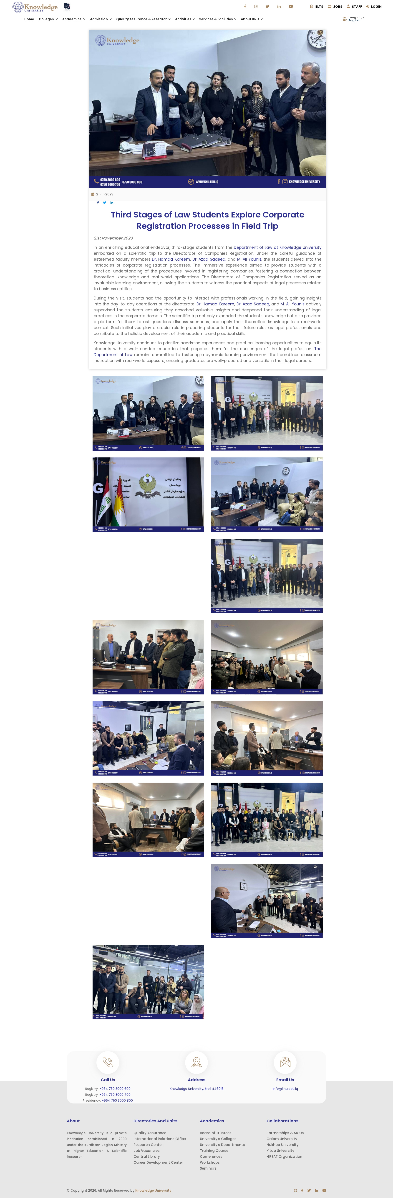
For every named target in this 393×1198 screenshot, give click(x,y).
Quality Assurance (150, 1133)
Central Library (147, 1156)
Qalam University (282, 1138)
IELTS (318, 6)
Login (376, 6)
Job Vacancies (147, 1150)
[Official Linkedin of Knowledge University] (279, 7)
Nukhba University (283, 1144)
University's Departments (222, 1144)
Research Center (148, 1144)
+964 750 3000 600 (115, 1088)
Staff (356, 6)
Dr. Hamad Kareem (171, 259)
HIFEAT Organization (284, 1156)
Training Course (214, 1150)
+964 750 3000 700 (115, 1094)
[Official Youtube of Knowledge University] (291, 7)
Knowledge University (153, 1190)
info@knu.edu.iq (285, 1088)
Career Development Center (158, 1162)
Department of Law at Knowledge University (278, 247)
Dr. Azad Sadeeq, (209, 259)
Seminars (208, 1168)
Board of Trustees (216, 1133)
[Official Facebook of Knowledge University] (245, 7)
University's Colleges (218, 1138)
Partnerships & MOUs (285, 1133)
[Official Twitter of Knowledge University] (268, 7)
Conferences (211, 1156)
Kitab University (280, 1150)
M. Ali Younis (249, 259)
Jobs (337, 6)
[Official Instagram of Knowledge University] (256, 7)
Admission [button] (99, 19)
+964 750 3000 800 (117, 1100)
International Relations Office (160, 1138)
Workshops (210, 1162)
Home (29, 19)
